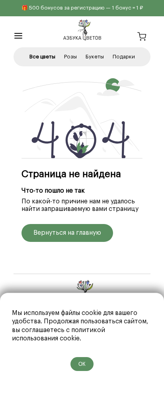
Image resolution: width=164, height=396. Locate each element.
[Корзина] (141, 37)
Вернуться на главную (67, 233)
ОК (82, 364)
